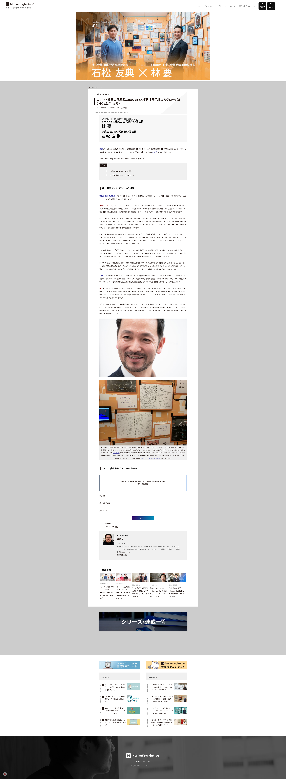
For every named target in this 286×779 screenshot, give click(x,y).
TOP (199, 6)
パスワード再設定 (111, 527)
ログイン (271, 7)
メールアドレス (104, 503)
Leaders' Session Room (110, 108)
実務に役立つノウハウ (247, 6)
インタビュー (208, 6)
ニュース (233, 6)
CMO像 (155, 152)
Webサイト (116, 453)
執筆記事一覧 (122, 555)
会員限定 (124, 108)
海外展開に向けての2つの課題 (121, 171)
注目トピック (221, 6)
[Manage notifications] (5, 774)
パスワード (103, 511)
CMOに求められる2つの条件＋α (122, 175)
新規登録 (108, 524)
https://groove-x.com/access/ (150, 458)
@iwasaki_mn (124, 552)
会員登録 (262, 7)
